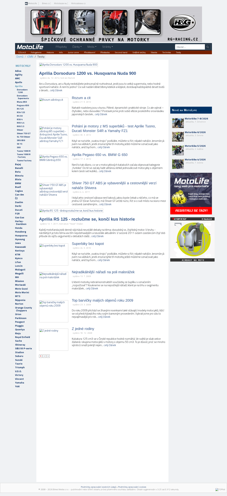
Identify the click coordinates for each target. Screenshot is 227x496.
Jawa (18, 243)
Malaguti (20, 269)
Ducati (19, 210)
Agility (18, 74)
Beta (18, 171)
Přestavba (105, 52)
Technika (166, 52)
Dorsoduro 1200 (22, 91)
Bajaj (18, 164)
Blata (18, 179)
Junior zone (73, 52)
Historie (50, 52)
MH (17, 277)
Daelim (19, 202)
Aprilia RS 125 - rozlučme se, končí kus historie (87, 219)
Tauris (18, 363)
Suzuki (19, 360)
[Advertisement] (191, 321)
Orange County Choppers (23, 309)
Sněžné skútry (139, 52)
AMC (17, 78)
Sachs (18, 341)
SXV (19, 147)
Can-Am (19, 194)
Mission (19, 281)
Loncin (19, 266)
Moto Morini (22, 292)
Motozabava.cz (78, 3)
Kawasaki (20, 247)
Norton (19, 304)
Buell (18, 187)
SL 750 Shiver (23, 136)
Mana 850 (22, 101)
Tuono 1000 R (24, 151)
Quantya (20, 329)
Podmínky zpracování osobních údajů (98, 487)
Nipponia (20, 300)
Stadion (19, 352)
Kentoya (19, 250)
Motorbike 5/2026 (195, 147)
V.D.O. (18, 371)
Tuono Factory (24, 160)
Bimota (19, 175)
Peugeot (20, 322)
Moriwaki (20, 285)
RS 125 (20, 108)
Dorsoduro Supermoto (23, 97)
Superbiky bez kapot (88, 244)
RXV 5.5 (20, 126)
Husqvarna (21, 235)
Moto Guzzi (21, 288)
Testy (178, 52)
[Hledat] (208, 47)
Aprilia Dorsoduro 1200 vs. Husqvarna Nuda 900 (87, 73)
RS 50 (20, 115)
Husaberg (20, 231)
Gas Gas (19, 217)
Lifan (18, 262)
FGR (17, 213)
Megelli (19, 273)
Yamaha (19, 382)
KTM (17, 254)
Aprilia (19, 86)
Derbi (18, 206)
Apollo (18, 82)
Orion (18, 314)
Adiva (18, 71)
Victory (19, 375)
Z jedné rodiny (83, 329)
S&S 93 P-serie (23, 348)
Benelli (19, 168)
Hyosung (20, 239)
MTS (17, 296)
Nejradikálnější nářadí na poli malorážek (103, 272)
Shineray (20, 344)
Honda (18, 228)
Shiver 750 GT (24, 133)
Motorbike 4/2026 (195, 161)
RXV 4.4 (20, 122)
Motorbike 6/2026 (195, 133)
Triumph (20, 367)
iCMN (30, 57)
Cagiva (19, 191)
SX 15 (19, 143)
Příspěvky (61, 47)
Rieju (18, 333)
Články (76, 47)
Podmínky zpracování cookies (132, 487)
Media (90, 47)
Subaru (19, 356)
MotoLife (32, 3)
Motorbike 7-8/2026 (196, 120)
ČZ (16, 198)
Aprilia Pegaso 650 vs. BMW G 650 (100, 155)
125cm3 (22, 52)
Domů (19, 57)
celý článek (56, 90)
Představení (89, 52)
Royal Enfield (22, 337)
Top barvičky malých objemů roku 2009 (102, 300)
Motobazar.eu (60, 3)
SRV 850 (21, 140)
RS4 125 (21, 112)
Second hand (121, 52)
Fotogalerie (36, 52)
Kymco (19, 258)
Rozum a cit (81, 98)
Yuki (17, 386)
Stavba (154, 52)
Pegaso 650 (23, 105)
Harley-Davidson (20, 222)
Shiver (20, 129)
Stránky (106, 47)
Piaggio (19, 325)
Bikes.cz (46, 3)
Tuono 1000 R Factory (24, 156)
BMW (18, 183)
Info (61, 52)
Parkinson (20, 318)
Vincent (19, 379)
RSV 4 (20, 119)
